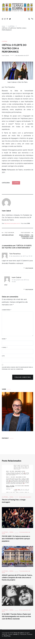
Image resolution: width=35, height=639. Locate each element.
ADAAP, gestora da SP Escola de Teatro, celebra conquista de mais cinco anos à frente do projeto (17, 577)
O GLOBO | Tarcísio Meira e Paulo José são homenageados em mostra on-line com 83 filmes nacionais (16, 616)
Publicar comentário (23, 377)
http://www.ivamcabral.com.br (12, 223)
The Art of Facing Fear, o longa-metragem (14, 500)
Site (3, 356)
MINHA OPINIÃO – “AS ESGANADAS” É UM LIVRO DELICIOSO (26, 235)
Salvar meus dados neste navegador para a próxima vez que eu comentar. (17, 368)
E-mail (4, 347)
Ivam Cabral (5, 55)
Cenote (15, 634)
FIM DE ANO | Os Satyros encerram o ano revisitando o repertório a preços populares (16, 538)
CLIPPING (4, 41)
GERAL (12, 497)
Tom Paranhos (15, 254)
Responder (29, 268)
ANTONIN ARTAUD (8, 234)
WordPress (7, 636)
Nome (4, 339)
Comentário (6, 309)
